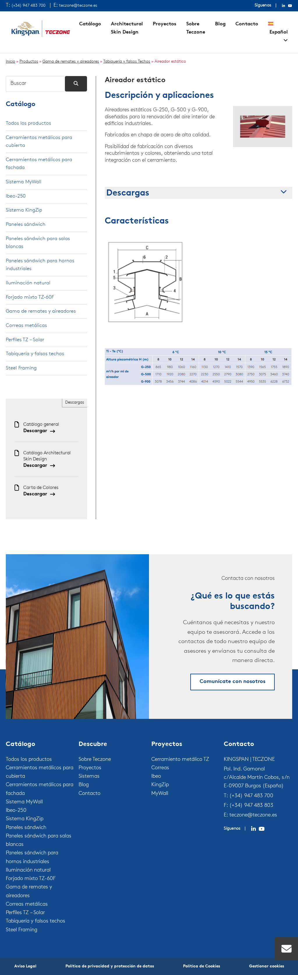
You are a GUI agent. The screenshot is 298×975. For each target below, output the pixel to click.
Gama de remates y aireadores (70, 61)
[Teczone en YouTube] (290, 6)
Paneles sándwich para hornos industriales (40, 265)
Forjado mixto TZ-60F (30, 297)
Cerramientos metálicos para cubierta (39, 141)
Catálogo (90, 24)
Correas (160, 768)
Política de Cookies (201, 966)
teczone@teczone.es (78, 5)
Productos (28, 61)
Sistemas (89, 776)
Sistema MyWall (23, 181)
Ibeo (156, 776)
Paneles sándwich (25, 224)
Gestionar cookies (266, 966)
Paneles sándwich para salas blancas (38, 242)
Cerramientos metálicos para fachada (39, 163)
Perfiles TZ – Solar (25, 339)
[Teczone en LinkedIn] (283, 6)
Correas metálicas (26, 325)
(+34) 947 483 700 (28, 5)
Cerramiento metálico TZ (180, 759)
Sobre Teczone (195, 28)
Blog (220, 24)
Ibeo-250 (16, 196)
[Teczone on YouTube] (262, 829)
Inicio (10, 61)
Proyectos (164, 24)
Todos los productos (28, 123)
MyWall (159, 793)
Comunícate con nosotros (232, 681)
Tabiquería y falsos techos (35, 353)
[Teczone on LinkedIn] (253, 829)
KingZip (160, 785)
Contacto (246, 24)
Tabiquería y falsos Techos (126, 61)
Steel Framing (21, 368)
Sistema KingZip (24, 210)
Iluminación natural (28, 283)
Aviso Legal (25, 966)
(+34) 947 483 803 (251, 805)
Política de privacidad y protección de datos (109, 966)
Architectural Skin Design (127, 28)
